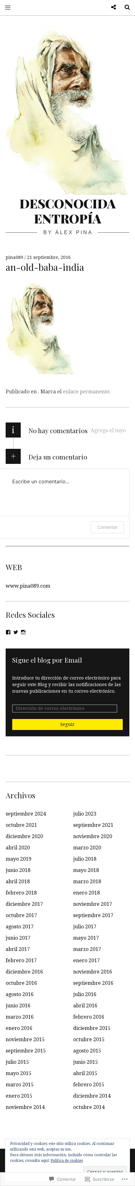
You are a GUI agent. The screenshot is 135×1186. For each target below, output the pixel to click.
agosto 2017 (20, 927)
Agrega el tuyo (108, 430)
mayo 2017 (86, 938)
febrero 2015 (88, 1085)
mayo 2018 (86, 870)
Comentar (107, 527)
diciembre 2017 (24, 904)
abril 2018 (18, 881)
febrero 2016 (88, 1017)
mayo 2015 (18, 1073)
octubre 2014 (89, 1107)
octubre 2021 (21, 825)
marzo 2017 (87, 949)
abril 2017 (18, 949)
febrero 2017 (21, 960)
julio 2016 (84, 994)
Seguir (67, 724)
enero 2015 (19, 1096)
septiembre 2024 (26, 814)
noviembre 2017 (92, 904)
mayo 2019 (18, 859)
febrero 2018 (21, 893)
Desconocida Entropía (67, 211)
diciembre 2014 (92, 1096)
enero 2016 (19, 1028)
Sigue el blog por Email (47, 659)
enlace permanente (86, 392)
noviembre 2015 (25, 1039)
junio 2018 (18, 870)
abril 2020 (18, 848)
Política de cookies (67, 1160)
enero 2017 (86, 960)
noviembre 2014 (25, 1107)
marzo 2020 (87, 848)
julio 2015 (17, 1062)
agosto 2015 (87, 1051)
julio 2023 (84, 814)
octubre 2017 (21, 915)
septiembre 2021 (93, 825)
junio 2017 (18, 938)
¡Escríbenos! (111, 7)
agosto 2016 (20, 994)
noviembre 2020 (92, 836)
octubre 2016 (21, 983)
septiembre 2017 (93, 915)
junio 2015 (85, 1062)
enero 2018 (86, 893)
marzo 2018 (87, 881)
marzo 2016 (20, 1017)
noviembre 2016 (92, 972)
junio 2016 (18, 1006)
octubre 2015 (89, 1039)
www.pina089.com (28, 586)
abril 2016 (85, 1006)
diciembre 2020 (24, 836)
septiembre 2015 (26, 1051)
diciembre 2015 (92, 1028)
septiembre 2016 (93, 983)
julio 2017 (84, 927)
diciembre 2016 (24, 972)
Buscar (125, 7)
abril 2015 (85, 1073)
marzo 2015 (20, 1085)
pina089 (15, 257)
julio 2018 (84, 859)
